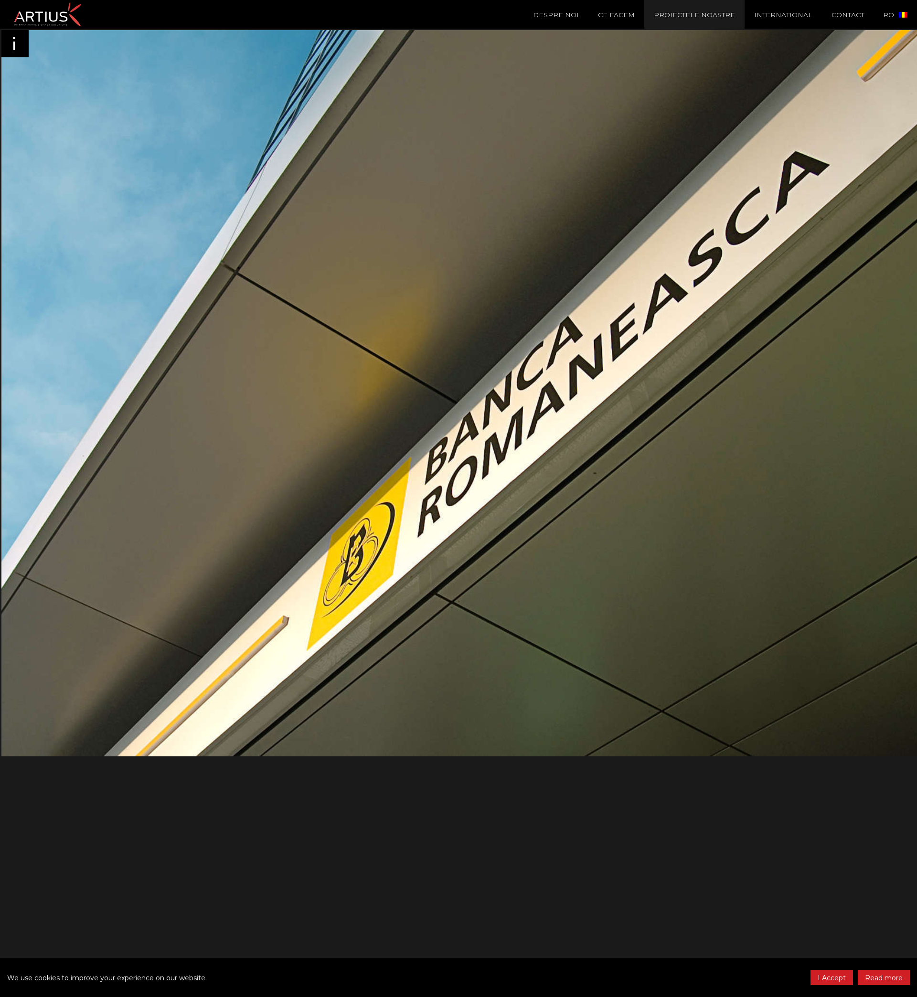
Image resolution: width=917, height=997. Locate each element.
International (783, 15)
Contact (848, 15)
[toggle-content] (14, 43)
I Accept (832, 978)
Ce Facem (616, 15)
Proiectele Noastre (694, 15)
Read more (884, 978)
